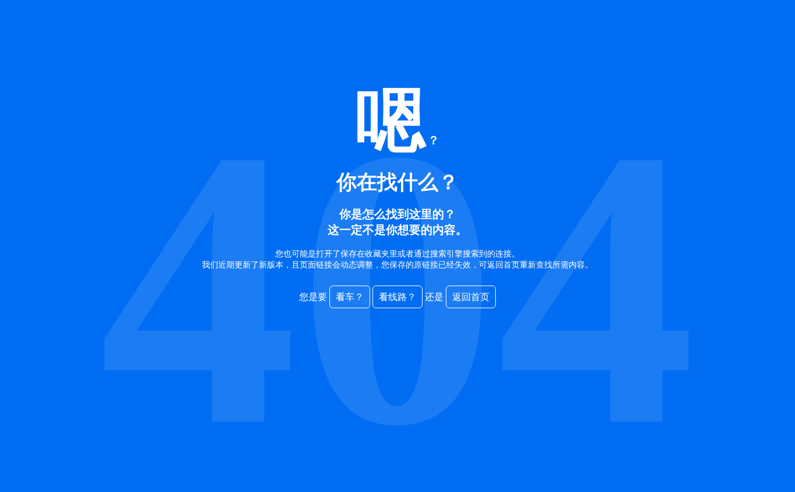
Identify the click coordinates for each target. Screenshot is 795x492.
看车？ (350, 297)
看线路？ (397, 297)
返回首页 (470, 297)
